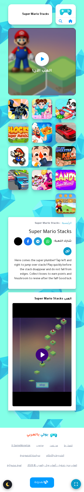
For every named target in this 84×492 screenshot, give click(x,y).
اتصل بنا (68, 445)
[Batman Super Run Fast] (18, 109)
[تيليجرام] (38, 241)
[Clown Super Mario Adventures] (66, 203)
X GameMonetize (20, 445)
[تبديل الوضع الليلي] (7, 484)
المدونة (39, 482)
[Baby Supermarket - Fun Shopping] (66, 109)
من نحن (54, 445)
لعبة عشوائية (14, 465)
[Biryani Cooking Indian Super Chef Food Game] (42, 133)
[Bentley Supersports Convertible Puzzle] (66, 133)
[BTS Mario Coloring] (18, 156)
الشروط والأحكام (55, 455)
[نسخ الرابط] (67, 251)
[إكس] (18, 241)
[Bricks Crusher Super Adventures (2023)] (42, 156)
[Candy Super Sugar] (42, 180)
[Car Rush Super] (18, 180)
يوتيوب (40, 445)
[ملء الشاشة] (76, 484)
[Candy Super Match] (66, 180)
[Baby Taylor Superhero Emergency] (42, 109)
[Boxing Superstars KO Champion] (66, 156)
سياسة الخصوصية (30, 455)
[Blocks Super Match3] (18, 133)
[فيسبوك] (28, 241)
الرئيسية (66, 10)
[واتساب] (48, 241)
